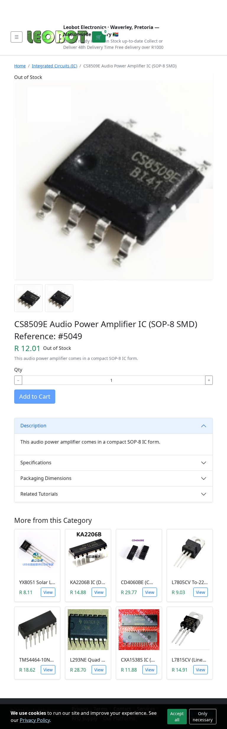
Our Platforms (108, 4)
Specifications (35, 462)
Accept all (177, 716)
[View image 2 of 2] (59, 298)
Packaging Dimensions (46, 478)
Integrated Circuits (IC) (54, 66)
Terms (24, 14)
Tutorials (21, 4)
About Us (49, 4)
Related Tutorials (39, 494)
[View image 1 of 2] (28, 298)
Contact (75, 4)
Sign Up (207, 9)
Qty (18, 369)
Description (33, 425)
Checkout (161, 9)
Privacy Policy (35, 720)
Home (20, 66)
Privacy (139, 4)
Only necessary (203, 716)
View (48, 592)
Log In (186, 9)
